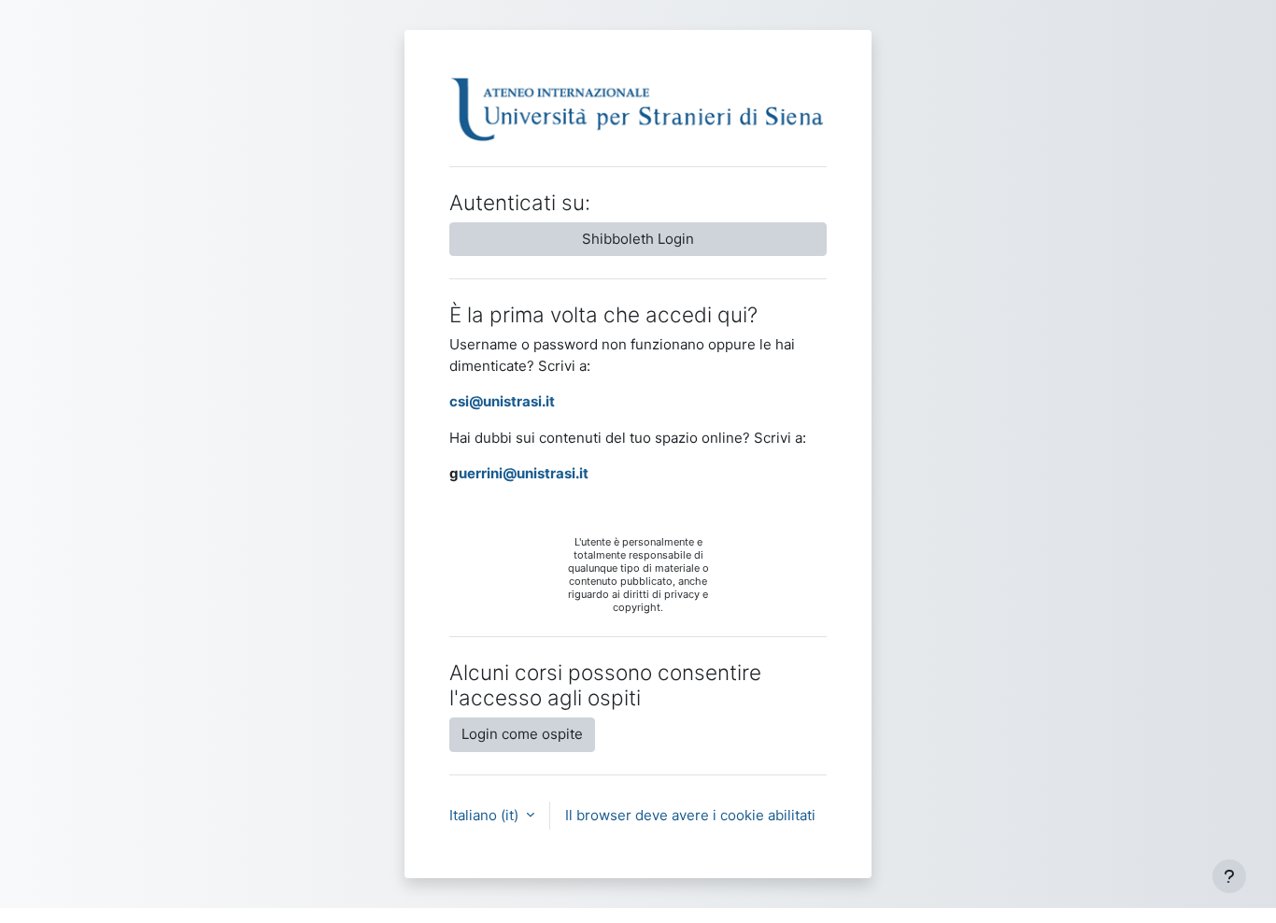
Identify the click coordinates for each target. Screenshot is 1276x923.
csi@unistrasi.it (502, 401)
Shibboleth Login (638, 239)
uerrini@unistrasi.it (523, 473)
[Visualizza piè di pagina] (1229, 876)
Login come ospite (522, 734)
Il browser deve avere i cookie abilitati (690, 815)
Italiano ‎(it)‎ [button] (485, 815)
